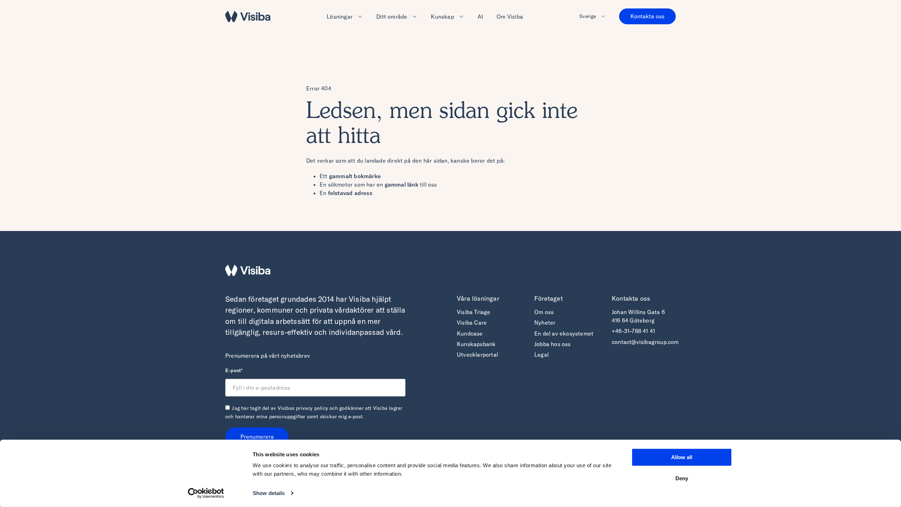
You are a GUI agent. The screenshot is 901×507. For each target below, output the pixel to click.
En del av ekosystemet (563, 333)
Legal (541, 354)
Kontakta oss (647, 16)
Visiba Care (472, 322)
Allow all (681, 457)
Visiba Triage (474, 311)
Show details (269, 493)
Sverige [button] (587, 16)
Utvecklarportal (477, 354)
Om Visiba (510, 16)
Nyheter (544, 322)
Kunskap (442, 16)
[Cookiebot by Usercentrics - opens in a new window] (206, 493)
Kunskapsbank (476, 344)
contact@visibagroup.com (645, 341)
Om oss (544, 311)
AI (480, 16)
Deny (681, 478)
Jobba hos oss (552, 344)
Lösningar (340, 16)
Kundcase (470, 333)
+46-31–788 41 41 (633, 330)
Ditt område (391, 16)
